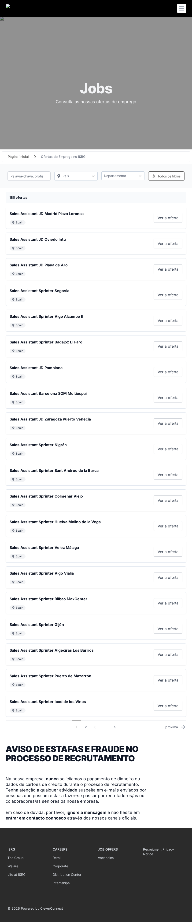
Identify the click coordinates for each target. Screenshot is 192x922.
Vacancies (106, 858)
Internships (61, 883)
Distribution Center (67, 874)
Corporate (60, 866)
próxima (171, 727)
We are (12, 866)
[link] (168, 218)
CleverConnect (51, 908)
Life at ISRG (16, 874)
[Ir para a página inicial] (27, 8)
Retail (57, 858)
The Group (15, 858)
